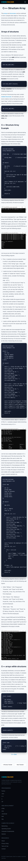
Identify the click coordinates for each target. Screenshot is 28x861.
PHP (3, 816)
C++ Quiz (14, 754)
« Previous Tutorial (7, 764)
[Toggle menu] (25, 2)
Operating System (6, 828)
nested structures (6, 96)
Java (3, 793)
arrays (5, 13)
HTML (3, 808)
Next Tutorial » (20, 764)
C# (2, 801)
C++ (3, 796)
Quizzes (4, 834)
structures (13, 13)
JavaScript (4, 813)
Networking (4, 826)
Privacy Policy (5, 843)
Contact (4, 848)
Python (3, 791)
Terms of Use (5, 846)
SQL (3, 819)
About (3, 840)
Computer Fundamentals (8, 831)
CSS (3, 811)
